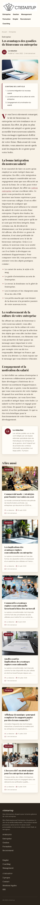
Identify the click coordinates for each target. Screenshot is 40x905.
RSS (4, 889)
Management (26, 14)
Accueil (4, 32)
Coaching (6, 24)
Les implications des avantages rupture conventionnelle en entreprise (18, 550)
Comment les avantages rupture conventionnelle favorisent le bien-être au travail (19, 605)
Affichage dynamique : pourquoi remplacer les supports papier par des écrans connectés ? (19, 717)
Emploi (15, 19)
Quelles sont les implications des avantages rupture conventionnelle (17, 661)
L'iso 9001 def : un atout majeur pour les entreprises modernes (19, 772)
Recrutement (25, 19)
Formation (6, 19)
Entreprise (7, 14)
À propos (25, 451)
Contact (6, 881)
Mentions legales (10, 885)
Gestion (16, 14)
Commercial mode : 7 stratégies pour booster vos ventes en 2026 (19, 495)
